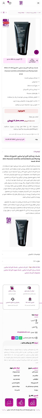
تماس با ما (17, 390)
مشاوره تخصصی (16, 383)
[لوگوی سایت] (21, 3)
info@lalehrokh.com (23, 332)
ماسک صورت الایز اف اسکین (12, 270)
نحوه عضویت (16, 376)
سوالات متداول (16, 387)
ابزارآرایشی (35, 379)
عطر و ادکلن (35, 372)
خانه (39, 12)
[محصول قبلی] (6, 12)
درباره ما (36, 390)
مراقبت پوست (21, 12)
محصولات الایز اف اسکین (32, 273)
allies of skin (36, 267)
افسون (33, 395)
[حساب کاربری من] (4, 3)
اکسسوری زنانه (34, 383)
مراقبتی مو (35, 376)
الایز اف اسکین (23, 267)
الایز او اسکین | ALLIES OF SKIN (14, 139)
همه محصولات (16, 372)
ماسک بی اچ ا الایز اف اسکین (31, 270)
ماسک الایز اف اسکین (11, 267)
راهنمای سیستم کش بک (32, 387)
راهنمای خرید (16, 379)
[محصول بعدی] (1, 12)
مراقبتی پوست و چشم (31, 12)
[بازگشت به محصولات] (3, 12)
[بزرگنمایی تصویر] (36, 52)
